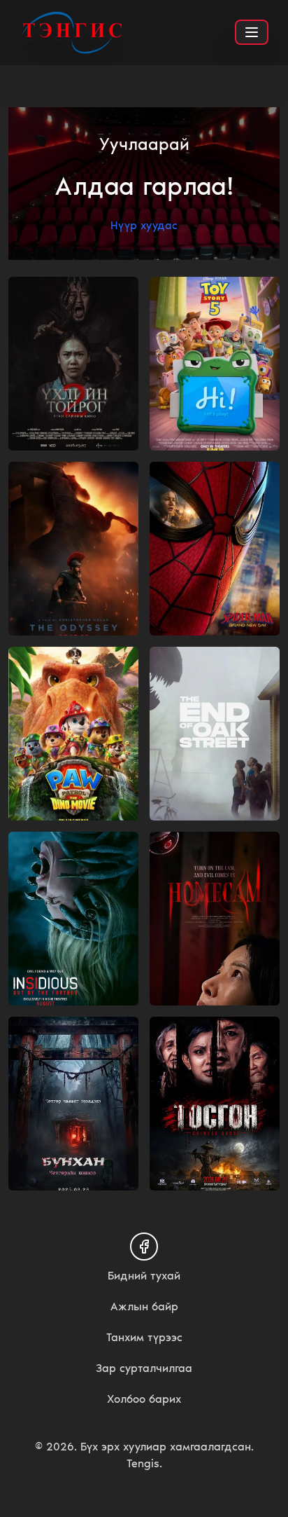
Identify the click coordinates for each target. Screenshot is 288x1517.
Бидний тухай (144, 1275)
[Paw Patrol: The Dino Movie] (73, 734)
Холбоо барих (144, 1399)
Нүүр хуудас (144, 225)
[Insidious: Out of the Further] (73, 918)
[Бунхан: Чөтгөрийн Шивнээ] (73, 1103)
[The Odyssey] (73, 549)
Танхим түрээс (144, 1337)
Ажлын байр (144, 1306)
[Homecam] (215, 918)
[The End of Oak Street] (215, 734)
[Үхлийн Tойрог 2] (73, 364)
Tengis (143, 1463)
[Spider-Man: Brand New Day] (215, 549)
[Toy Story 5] (215, 364)
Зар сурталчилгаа (144, 1368)
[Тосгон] (215, 1103)
